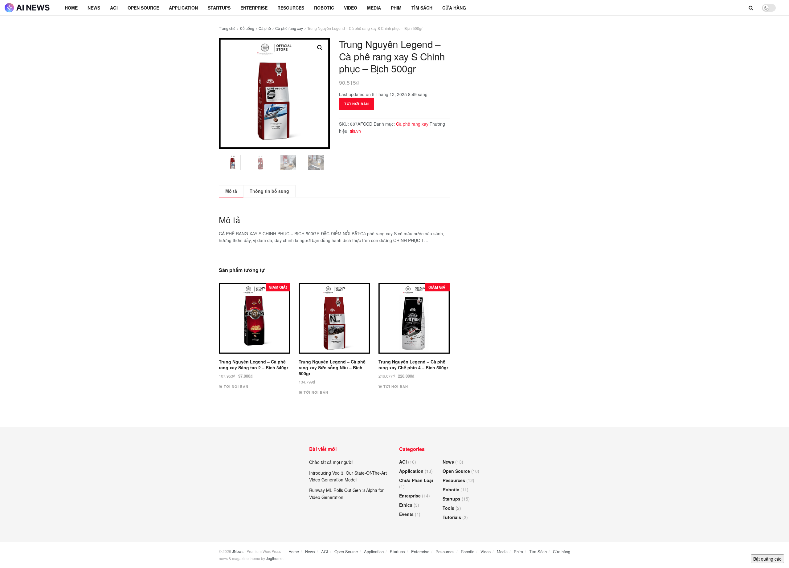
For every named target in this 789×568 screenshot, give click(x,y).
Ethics (405, 505)
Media (374, 8)
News (94, 8)
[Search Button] (751, 7)
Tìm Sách (421, 8)
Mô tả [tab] (231, 191)
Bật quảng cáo (767, 559)
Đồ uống (247, 28)
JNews (237, 551)
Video (350, 8)
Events (406, 514)
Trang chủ (227, 28)
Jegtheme (274, 558)
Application (183, 8)
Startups (219, 8)
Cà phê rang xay (289, 28)
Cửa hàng (454, 8)
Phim (396, 8)
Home (71, 8)
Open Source (143, 8)
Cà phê (265, 28)
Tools (448, 508)
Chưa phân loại (416, 480)
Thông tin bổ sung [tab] (269, 191)
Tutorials (452, 517)
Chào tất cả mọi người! (331, 462)
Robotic (324, 8)
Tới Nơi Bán (356, 103)
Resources (290, 8)
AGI (114, 8)
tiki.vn (355, 131)
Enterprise (254, 8)
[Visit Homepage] (28, 8)
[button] (319, 47)
